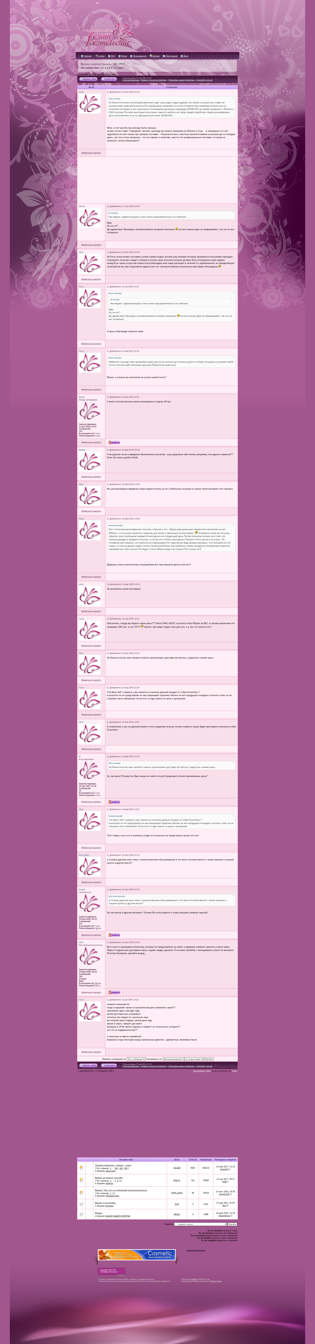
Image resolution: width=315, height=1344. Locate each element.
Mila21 (177, 1214)
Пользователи (140, 56)
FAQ (113, 56)
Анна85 (176, 1168)
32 (96, 983)
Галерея (87, 56)
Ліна (224, 1205)
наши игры (110, 1171)
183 (125, 1168)
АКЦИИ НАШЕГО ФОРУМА (117, 1216)
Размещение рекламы (196, 1250)
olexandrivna (224, 1216)
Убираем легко (112, 1196)
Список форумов (131, 80)
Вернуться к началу (91, 153)
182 (121, 1168)
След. (120, 68)
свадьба (109, 1183)
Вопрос (98, 1213)
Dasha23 (224, 1169)
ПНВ (224, 1182)
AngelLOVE (224, 1194)
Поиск (124, 56)
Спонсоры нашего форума (181, 80)
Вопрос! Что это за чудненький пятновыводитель (121, 1190)
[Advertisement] (157, 180)
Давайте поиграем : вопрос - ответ (113, 1165)
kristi (177, 1204)
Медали (156, 56)
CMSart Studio (216, 1281)
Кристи (177, 1180)
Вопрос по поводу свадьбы (109, 1177)
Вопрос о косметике (105, 1202)
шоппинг (109, 1206)
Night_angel (176, 1193)
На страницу (87, 68)
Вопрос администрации (96, 64)
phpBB (193, 1279)
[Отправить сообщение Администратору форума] (88, 3)
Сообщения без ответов (88, 74)
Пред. (96, 68)
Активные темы (109, 74)
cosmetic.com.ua (204, 80)
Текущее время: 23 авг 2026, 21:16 (137, 78)
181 (116, 1168)
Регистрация (171, 56)
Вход (185, 56)
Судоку (101, 56)
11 (96, 928)
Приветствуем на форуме (153, 80)
